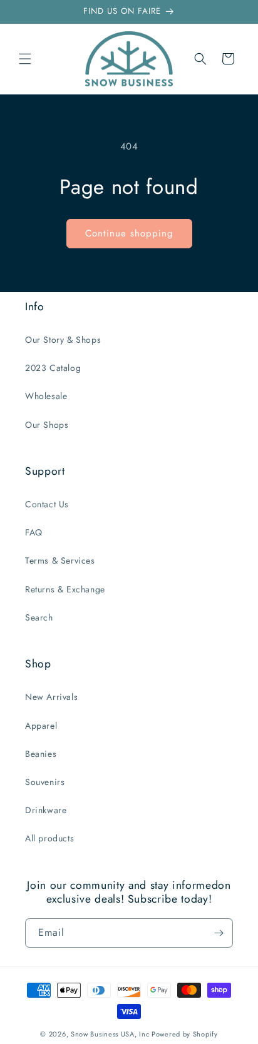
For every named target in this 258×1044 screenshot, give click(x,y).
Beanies (40, 754)
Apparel (41, 725)
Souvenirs (44, 782)
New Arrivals (51, 697)
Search (39, 617)
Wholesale (46, 396)
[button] (25, 59)
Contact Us (47, 504)
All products (49, 838)
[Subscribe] (218, 933)
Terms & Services (60, 560)
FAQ (34, 532)
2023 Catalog (53, 368)
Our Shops (46, 424)
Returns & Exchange (65, 589)
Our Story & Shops (63, 339)
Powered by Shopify (185, 1034)
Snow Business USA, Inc (110, 1034)
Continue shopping (129, 233)
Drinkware (45, 810)
